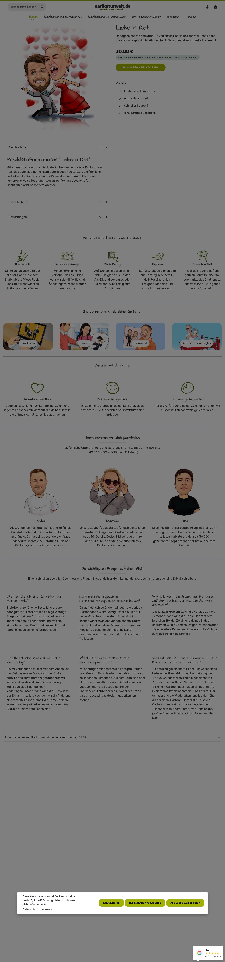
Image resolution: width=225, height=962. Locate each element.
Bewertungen (17, 217)
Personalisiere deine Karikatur (140, 67)
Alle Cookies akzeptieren (185, 902)
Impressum (47, 909)
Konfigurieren (111, 902)
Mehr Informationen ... (36, 904)
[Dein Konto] (207, 7)
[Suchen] (42, 7)
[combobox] (23, 7)
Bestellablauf (17, 202)
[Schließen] (221, 948)
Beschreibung (17, 147)
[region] (56, 77)
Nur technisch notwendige (145, 902)
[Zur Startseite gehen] (112, 7)
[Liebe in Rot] (56, 77)
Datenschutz (31, 909)
